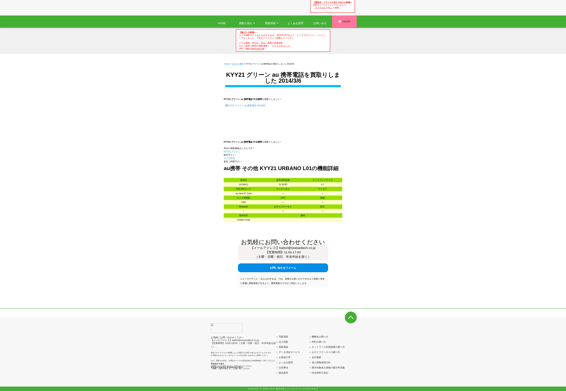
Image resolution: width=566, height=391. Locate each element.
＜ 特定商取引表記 (318, 373)
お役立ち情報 (237, 64)
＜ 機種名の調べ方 (318, 336)
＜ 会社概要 (315, 357)
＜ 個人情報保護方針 (320, 362)
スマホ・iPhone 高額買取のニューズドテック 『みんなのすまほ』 (228, 7)
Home (226, 64)
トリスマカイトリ (281, 46)
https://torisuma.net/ (254, 48)
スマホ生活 (229, 158)
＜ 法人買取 (282, 342)
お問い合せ (319, 23)
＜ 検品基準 (282, 373)
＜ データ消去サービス (288, 352)
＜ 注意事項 (282, 367)
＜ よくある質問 (284, 362)
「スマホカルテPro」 (323, 8)
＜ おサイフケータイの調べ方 (324, 352)
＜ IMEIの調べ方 (317, 342)
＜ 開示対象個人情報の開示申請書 (327, 367)
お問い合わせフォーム (283, 267)
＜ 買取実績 (282, 347)
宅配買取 (346, 21)
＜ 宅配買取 (282, 336)
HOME (222, 23)
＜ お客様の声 (283, 357)
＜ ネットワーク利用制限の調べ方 (327, 347)
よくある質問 (295, 23)
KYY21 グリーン (232, 151)
